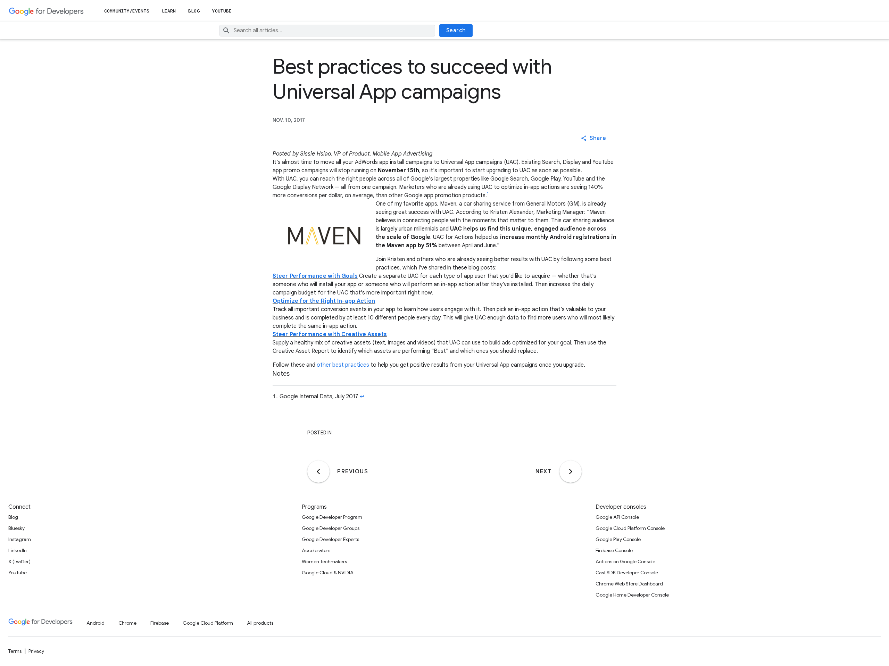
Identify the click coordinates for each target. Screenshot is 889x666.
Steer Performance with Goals (315, 276)
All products (260, 623)
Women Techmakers (324, 561)
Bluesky (16, 528)
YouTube (222, 11)
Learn (169, 11)
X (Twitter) (19, 561)
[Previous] (318, 471)
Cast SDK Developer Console (627, 572)
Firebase (159, 623)
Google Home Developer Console (632, 595)
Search (456, 30)
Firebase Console (614, 550)
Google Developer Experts (330, 539)
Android (95, 623)
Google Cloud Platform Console (630, 528)
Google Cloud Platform (208, 623)
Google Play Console (618, 539)
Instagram (19, 539)
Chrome (127, 623)
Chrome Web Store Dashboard (629, 584)
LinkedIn (17, 550)
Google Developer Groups (330, 528)
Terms (15, 651)
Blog (193, 11)
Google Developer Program (332, 517)
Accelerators (316, 550)
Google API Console (617, 517)
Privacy (36, 651)
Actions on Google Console (625, 561)
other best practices (343, 364)
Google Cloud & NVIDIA (328, 572)
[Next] (570, 471)
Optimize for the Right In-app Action (324, 301)
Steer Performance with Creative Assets (330, 334)
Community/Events (126, 11)
